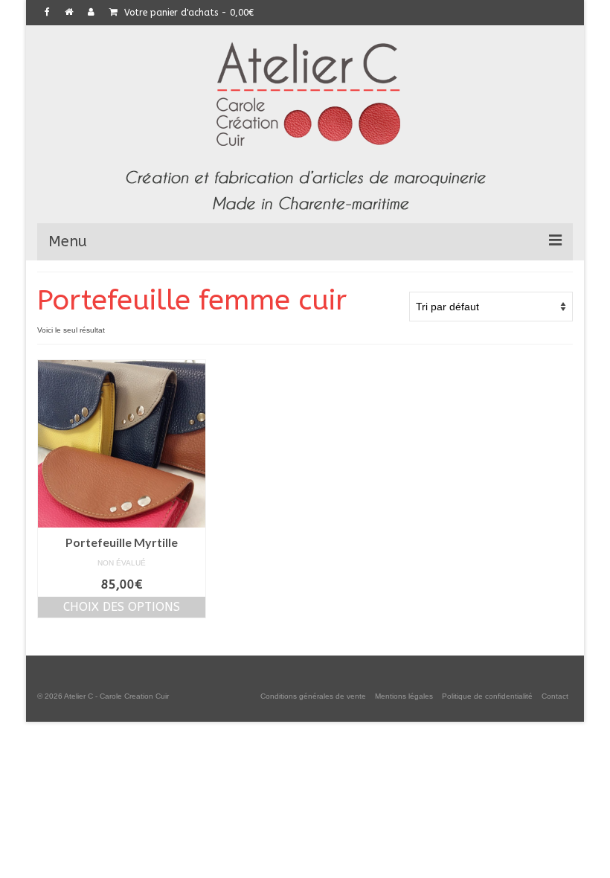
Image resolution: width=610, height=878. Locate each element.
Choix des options (121, 607)
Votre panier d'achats (187, 12)
